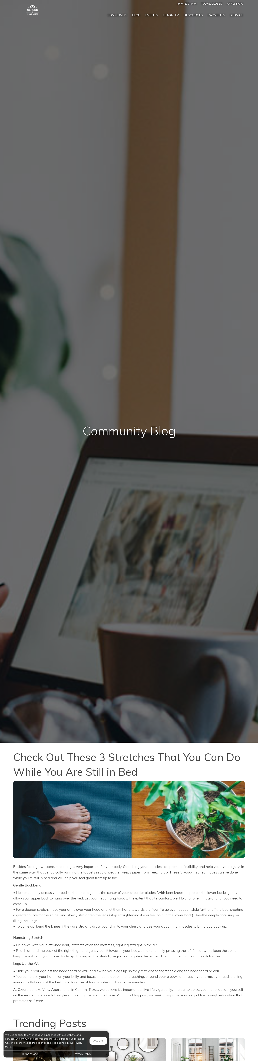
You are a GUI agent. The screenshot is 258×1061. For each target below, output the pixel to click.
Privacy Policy (82, 1054)
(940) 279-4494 (187, 3)
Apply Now (235, 3)
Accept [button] (98, 1040)
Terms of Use (30, 1054)
